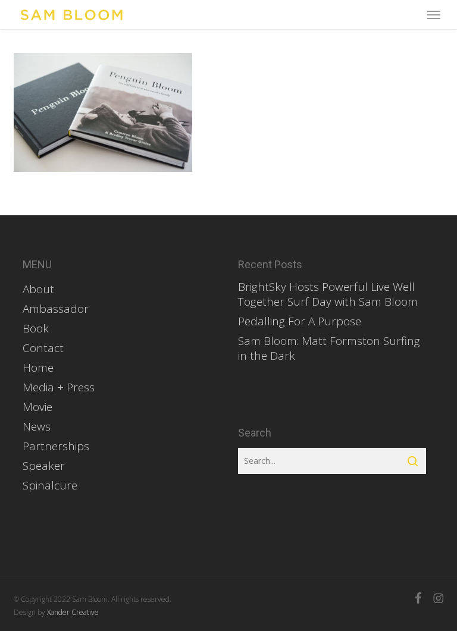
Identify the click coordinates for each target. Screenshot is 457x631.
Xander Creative (73, 612)
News (37, 426)
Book (36, 328)
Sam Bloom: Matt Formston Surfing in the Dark (329, 348)
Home (38, 367)
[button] (433, 15)
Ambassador (56, 309)
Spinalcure (50, 485)
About (38, 289)
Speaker (44, 466)
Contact (43, 348)
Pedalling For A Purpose (299, 321)
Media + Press (59, 387)
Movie (37, 407)
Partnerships (56, 446)
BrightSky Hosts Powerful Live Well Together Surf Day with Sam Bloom (328, 294)
